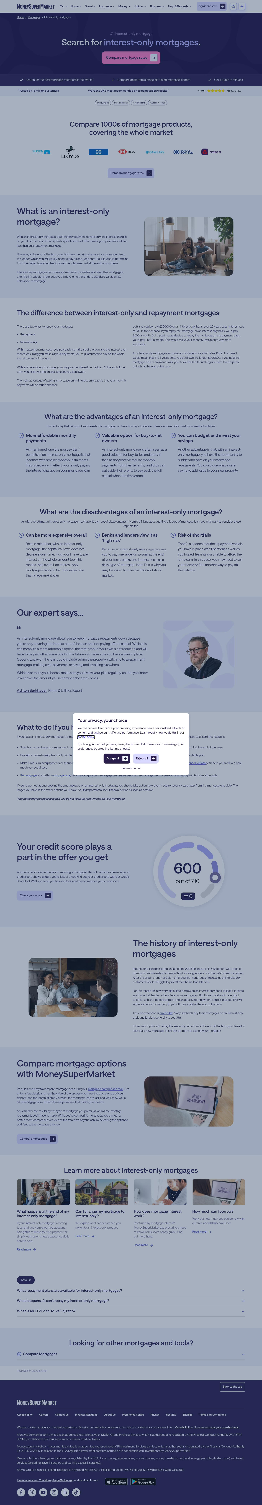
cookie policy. (86, 737)
